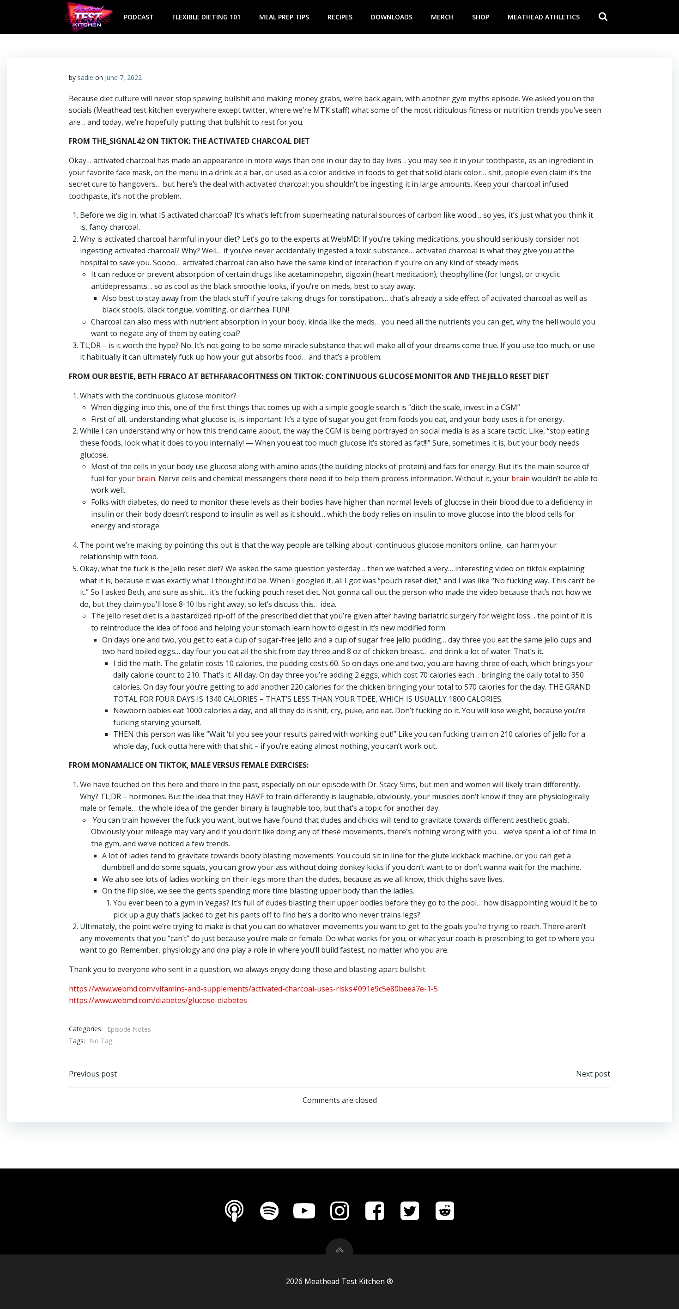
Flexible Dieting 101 (206, 16)
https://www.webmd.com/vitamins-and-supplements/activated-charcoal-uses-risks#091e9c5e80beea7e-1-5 (253, 989)
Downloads (391, 16)
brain (146, 478)
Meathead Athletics (544, 16)
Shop (480, 16)
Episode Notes (129, 1029)
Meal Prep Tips (284, 16)
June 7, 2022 (123, 77)
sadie (85, 77)
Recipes (339, 16)
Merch (442, 16)
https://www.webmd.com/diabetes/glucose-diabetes (158, 1000)
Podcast (139, 16)
